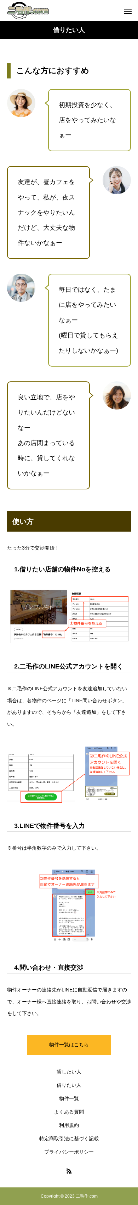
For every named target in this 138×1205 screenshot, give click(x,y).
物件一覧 (69, 1098)
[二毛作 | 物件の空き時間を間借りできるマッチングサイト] (28, 10)
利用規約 (69, 1125)
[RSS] (69, 1170)
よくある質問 (69, 1112)
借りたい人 (69, 1085)
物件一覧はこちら (69, 1044)
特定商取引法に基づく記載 (69, 1138)
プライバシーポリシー (69, 1152)
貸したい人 (69, 1071)
